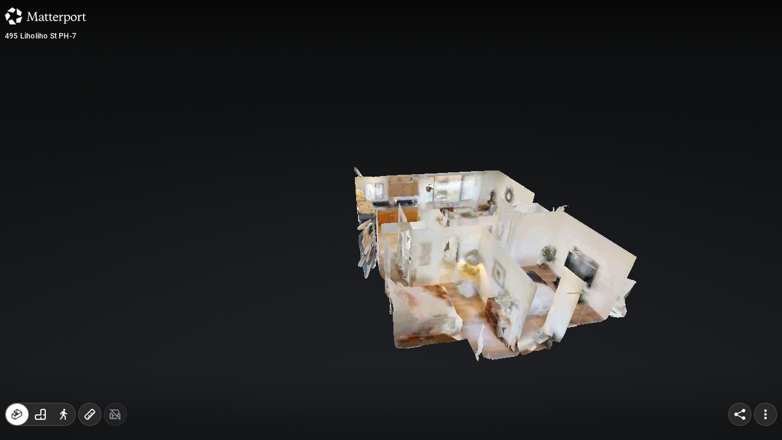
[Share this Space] (739, 414)
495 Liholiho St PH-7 (40, 36)
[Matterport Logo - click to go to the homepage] (45, 16)
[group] (40, 414)
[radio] (17, 414)
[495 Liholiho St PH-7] (391, 220)
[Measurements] (89, 414)
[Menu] (765, 414)
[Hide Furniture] (115, 414)
